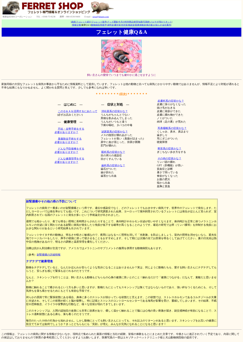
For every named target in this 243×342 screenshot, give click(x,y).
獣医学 (103, 25)
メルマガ (154, 22)
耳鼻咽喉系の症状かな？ (172, 128)
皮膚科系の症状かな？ (171, 100)
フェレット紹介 (83, 22)
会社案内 (166, 25)
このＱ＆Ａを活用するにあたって (77, 111)
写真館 (146, 22)
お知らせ (157, 25)
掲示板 (149, 25)
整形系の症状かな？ (169, 148)
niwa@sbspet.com (101, 16)
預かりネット (165, 22)
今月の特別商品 (125, 22)
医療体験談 (140, 25)
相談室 (131, 25)
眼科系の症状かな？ (113, 152)
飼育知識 (138, 22)
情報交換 (76, 25)
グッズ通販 (112, 22)
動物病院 (95, 25)
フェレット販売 (99, 22)
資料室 (110, 25)
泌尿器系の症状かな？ (114, 131)
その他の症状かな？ (169, 158)
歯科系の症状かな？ (113, 165)
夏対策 (117, 25)
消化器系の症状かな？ (114, 111)
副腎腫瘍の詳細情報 (49, 254)
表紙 (73, 22)
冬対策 (124, 25)
